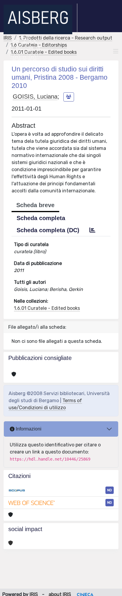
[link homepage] (40, 19)
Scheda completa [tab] (41, 218)
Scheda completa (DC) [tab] (48, 230)
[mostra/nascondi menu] (115, 51)
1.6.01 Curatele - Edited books (47, 308)
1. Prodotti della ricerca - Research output (65, 38)
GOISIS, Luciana (35, 96)
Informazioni (28, 428)
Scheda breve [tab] (35, 205)
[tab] (92, 230)
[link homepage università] (24, 51)
